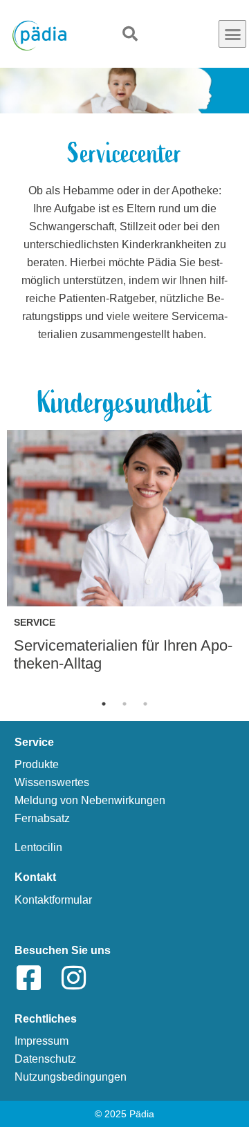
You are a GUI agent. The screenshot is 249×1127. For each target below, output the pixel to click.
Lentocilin (38, 847)
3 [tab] (145, 704)
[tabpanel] (124, 558)
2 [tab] (124, 704)
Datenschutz (45, 1059)
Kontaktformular (53, 900)
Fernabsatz (42, 818)
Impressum (41, 1041)
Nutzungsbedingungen (71, 1077)
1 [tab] (104, 704)
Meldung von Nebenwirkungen (90, 800)
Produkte (37, 764)
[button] (232, 34)
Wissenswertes (52, 782)
